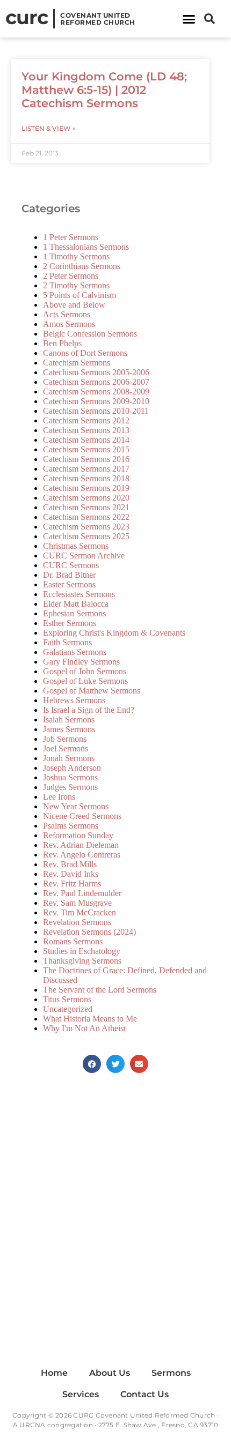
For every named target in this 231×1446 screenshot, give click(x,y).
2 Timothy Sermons (76, 285)
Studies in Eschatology (81, 951)
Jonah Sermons (69, 758)
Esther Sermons (69, 623)
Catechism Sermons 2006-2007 (96, 381)
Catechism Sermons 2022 (86, 516)
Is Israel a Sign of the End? (88, 709)
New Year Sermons (76, 806)
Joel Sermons (65, 748)
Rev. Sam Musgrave (77, 902)
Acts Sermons (66, 314)
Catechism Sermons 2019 (86, 488)
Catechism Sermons (76, 362)
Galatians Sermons (74, 652)
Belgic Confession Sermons (90, 333)
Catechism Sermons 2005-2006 (96, 372)
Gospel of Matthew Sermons (91, 690)
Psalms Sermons (70, 825)
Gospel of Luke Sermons (85, 680)
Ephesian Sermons (74, 613)
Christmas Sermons (76, 545)
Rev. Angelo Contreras (81, 854)
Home (54, 1373)
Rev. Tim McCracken (79, 912)
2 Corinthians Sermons (81, 266)
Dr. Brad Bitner (69, 574)
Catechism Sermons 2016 (86, 459)
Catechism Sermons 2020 (86, 497)
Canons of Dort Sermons (85, 352)
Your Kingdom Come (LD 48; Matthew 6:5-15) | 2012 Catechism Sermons (104, 90)
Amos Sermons (69, 324)
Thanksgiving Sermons (82, 960)
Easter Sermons (69, 584)
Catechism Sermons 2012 (86, 420)
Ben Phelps (62, 343)
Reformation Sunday (78, 835)
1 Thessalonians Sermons (86, 246)
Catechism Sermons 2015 (86, 449)
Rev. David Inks (70, 873)
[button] (189, 19)
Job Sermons (64, 738)
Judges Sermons (70, 787)
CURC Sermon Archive (84, 555)
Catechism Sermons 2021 (86, 507)
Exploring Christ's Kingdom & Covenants (114, 632)
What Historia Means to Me (90, 1018)
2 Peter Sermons (70, 275)
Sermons (171, 1373)
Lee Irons (59, 796)
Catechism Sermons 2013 (86, 430)
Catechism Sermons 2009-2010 (96, 401)
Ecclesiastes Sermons (79, 594)
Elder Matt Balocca (76, 603)
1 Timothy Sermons (76, 256)
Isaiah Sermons (69, 719)
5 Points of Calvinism (79, 295)
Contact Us (144, 1394)
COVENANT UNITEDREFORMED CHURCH (97, 18)
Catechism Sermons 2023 (86, 526)
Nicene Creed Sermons (82, 816)
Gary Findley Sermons (81, 661)
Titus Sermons (67, 999)
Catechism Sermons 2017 (86, 468)
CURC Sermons (71, 565)
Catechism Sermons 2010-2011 (96, 410)
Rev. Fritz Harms (72, 883)
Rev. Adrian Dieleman (81, 844)
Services (80, 1394)
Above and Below (74, 304)
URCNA (32, 1425)
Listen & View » (48, 128)
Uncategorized (67, 1008)
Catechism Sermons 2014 (86, 439)
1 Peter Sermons (70, 237)
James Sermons (69, 729)
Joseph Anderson (72, 767)
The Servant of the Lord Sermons (99, 989)
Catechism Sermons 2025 (86, 536)
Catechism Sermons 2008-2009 (96, 391)
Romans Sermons (73, 941)
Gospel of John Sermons (84, 671)
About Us (109, 1373)
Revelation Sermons (77, 922)
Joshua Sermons (70, 777)
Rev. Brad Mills (70, 864)
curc (26, 17)
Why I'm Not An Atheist (84, 1028)
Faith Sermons (67, 642)
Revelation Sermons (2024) (89, 931)
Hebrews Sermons (74, 700)
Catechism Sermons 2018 (86, 478)
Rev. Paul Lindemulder (82, 893)
